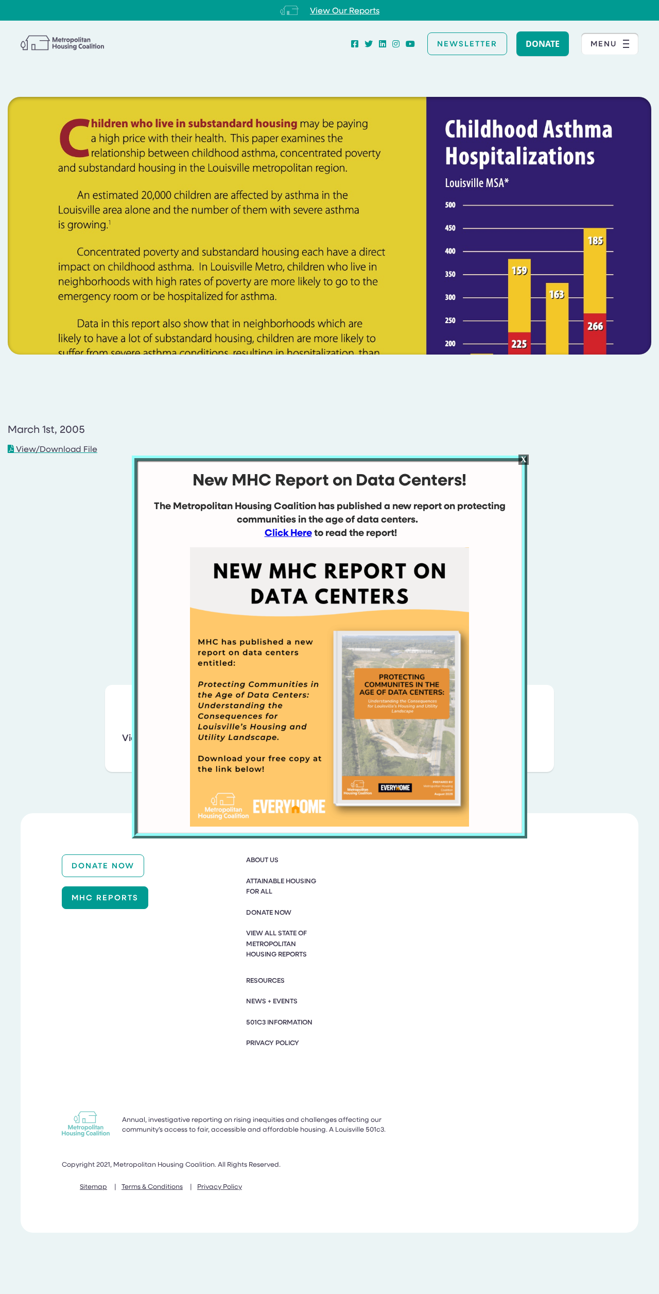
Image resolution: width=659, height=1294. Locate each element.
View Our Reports (344, 10)
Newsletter (467, 43)
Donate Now (103, 865)
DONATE (543, 43)
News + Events (272, 1000)
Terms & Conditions (152, 1186)
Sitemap (93, 1186)
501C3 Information (279, 1022)
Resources (265, 980)
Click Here (288, 532)
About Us (262, 859)
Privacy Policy (272, 1042)
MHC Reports (105, 897)
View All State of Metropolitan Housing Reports (276, 943)
